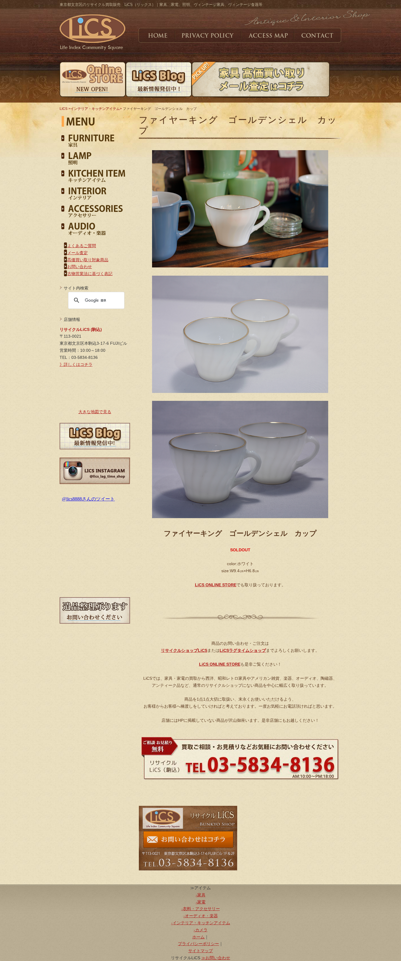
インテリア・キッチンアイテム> (96, 109)
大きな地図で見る (94, 411)
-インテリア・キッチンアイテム (200, 922)
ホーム (198, 937)
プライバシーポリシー (198, 943)
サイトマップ (200, 950)
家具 (95, 138)
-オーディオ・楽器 (200, 915)
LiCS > (65, 109)
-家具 (200, 895)
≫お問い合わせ (215, 957)
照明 (95, 156)
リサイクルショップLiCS (184, 650)
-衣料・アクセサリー (200, 908)
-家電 (200, 902)
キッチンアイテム (95, 173)
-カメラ (201, 929)
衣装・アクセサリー (95, 208)
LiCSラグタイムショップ (243, 650)
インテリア (95, 191)
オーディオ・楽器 (95, 226)
